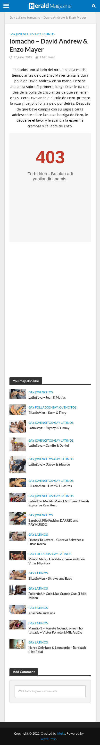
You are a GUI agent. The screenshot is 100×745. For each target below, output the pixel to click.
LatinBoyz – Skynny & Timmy (48, 428)
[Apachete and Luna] (17, 608)
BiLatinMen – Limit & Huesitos (50, 486)
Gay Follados (39, 407)
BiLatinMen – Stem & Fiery (47, 413)
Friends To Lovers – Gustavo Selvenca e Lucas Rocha (56, 542)
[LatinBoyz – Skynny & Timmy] (17, 425)
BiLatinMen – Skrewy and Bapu (50, 578)
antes (55, 92)
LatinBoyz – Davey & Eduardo (49, 464)
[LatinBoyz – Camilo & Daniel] (17, 443)
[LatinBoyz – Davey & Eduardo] (17, 463)
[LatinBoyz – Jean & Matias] (17, 393)
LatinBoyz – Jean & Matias (47, 397)
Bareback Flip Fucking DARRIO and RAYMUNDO (53, 522)
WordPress (48, 739)
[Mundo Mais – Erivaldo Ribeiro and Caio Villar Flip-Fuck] (17, 555)
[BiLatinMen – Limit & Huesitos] (17, 481)
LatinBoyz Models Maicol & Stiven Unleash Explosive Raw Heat (58, 503)
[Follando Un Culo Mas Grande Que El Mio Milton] (17, 589)
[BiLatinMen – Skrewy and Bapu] (17, 574)
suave (51, 114)
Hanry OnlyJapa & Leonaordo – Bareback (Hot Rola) (57, 650)
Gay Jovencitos (21, 34)
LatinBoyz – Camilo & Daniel (48, 445)
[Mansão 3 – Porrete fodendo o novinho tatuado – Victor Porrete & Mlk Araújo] (17, 624)
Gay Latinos (17, 17)
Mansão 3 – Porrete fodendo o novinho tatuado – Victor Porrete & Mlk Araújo (55, 630)
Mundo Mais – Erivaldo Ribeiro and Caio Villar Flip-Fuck (56, 561)
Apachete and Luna (41, 613)
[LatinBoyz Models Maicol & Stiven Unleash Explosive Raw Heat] (17, 497)
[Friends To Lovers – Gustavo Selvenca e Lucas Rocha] (17, 535)
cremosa (34, 126)
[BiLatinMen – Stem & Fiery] (17, 409)
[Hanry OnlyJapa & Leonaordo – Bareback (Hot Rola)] (17, 643)
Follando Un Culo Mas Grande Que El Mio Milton (57, 596)
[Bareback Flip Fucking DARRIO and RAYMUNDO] (17, 518)
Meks (61, 733)
